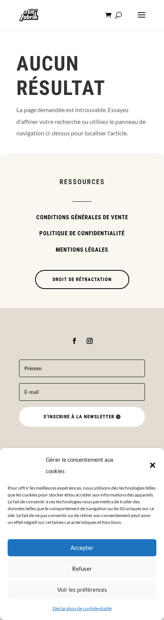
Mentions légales (82, 249)
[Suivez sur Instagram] (90, 341)
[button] (152, 465)
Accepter (82, 547)
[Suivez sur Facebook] (74, 341)
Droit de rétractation (82, 279)
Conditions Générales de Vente (82, 217)
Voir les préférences (82, 589)
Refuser (82, 568)
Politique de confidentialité (82, 233)
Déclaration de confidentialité (82, 608)
